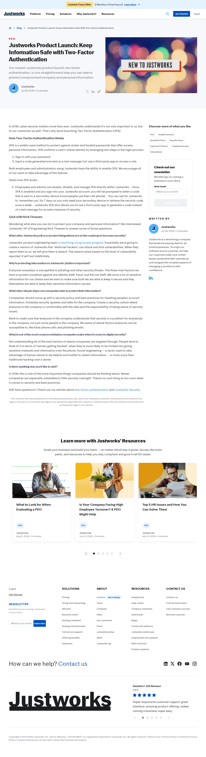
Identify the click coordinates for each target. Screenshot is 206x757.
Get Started (15, 594)
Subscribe (39, 623)
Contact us (72, 663)
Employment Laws (180, 146)
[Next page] (120, 553)
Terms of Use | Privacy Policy (162, 736)
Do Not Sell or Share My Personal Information (63, 740)
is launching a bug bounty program (80, 242)
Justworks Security (127, 389)
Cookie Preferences (27, 740)
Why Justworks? (86, 13)
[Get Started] (181, 14)
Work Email (160, 186)
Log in (197, 13)
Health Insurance (166, 134)
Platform (35, 13)
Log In (12, 588)
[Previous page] (135, 718)
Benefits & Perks (157, 140)
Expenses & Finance (159, 146)
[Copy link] (99, 91)
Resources (108, 13)
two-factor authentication (92, 389)
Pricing (50, 13)
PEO (152, 134)
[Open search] (167, 14)
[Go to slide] (94, 554)
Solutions (65, 13)
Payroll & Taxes (176, 140)
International (156, 152)
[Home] (10, 28)
